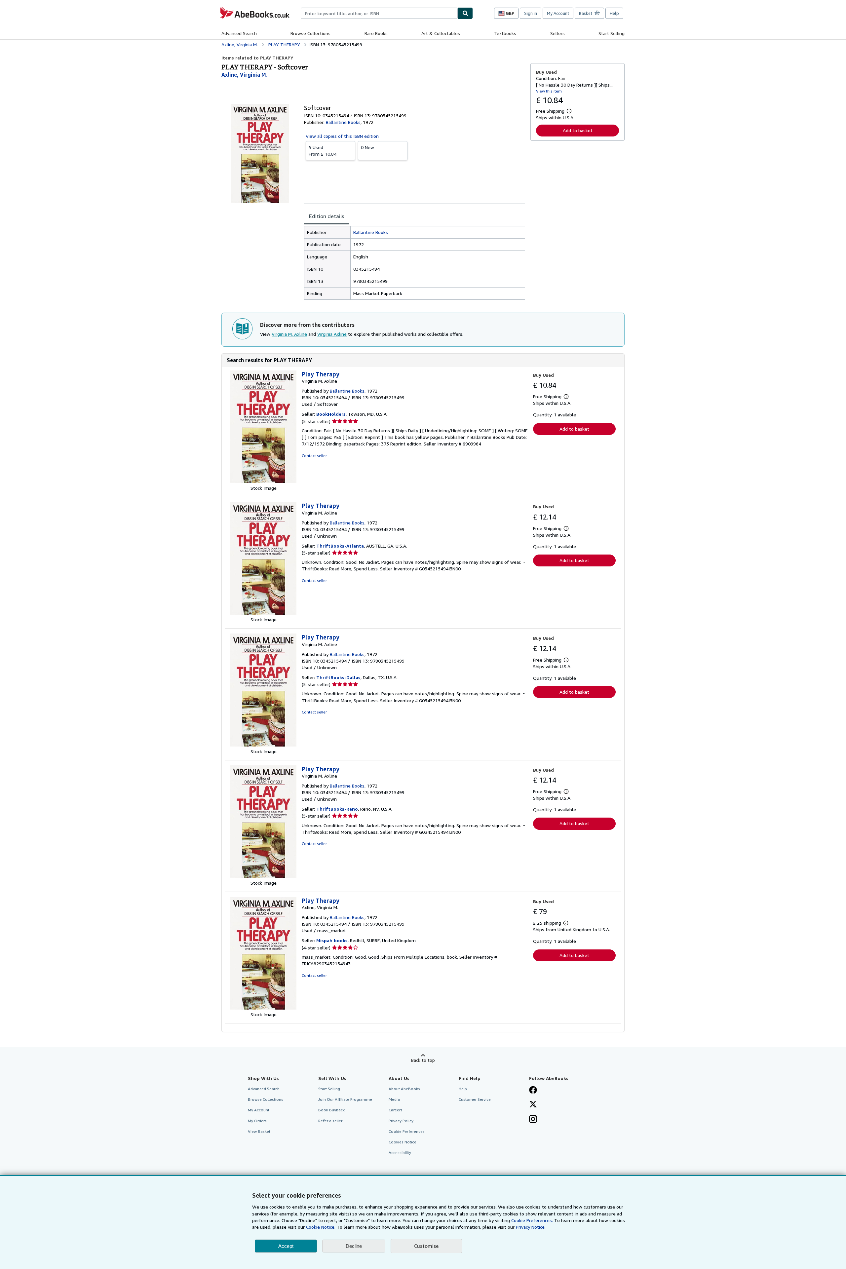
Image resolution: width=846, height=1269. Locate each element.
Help (614, 13)
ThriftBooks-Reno (337, 809)
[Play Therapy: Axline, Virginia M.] (263, 1008)
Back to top (423, 1060)
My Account (558, 13)
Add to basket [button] (578, 130)
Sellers (557, 33)
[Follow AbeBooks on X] (533, 1104)
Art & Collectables (440, 33)
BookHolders (331, 414)
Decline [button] (354, 1246)
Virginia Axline (332, 334)
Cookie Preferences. (532, 1220)
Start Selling (611, 33)
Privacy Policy (401, 1120)
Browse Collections (310, 33)
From (322, 150)
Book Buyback (331, 1109)
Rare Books (376, 33)
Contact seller (314, 455)
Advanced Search (239, 33)
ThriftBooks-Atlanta (340, 546)
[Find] (465, 13)
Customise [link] (426, 1246)
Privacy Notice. (531, 1227)
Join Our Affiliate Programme (345, 1099)
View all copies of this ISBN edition (342, 136)
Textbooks (505, 33)
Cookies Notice (402, 1141)
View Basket (259, 1131)
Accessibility (400, 1152)
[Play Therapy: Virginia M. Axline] (263, 481)
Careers (396, 1109)
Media (394, 1099)
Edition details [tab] (326, 216)
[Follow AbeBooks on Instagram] (533, 1120)
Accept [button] (285, 1246)
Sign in (530, 13)
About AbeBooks (404, 1088)
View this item (549, 91)
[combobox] (379, 13)
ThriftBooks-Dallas (338, 677)
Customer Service (475, 1099)
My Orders (257, 1120)
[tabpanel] (414, 263)
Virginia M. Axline (289, 334)
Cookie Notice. (320, 1227)
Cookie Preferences (407, 1131)
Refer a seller (330, 1120)
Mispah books (332, 940)
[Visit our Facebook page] (533, 1090)
